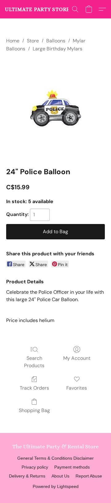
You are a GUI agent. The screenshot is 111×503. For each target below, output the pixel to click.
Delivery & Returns (27, 476)
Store (33, 40)
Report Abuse (89, 476)
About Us (60, 476)
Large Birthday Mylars (57, 48)
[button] (43, 9)
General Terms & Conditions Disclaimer (55, 458)
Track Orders (34, 388)
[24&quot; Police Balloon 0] (55, 108)
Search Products (34, 362)
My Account (76, 358)
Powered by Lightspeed (56, 486)
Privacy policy (35, 467)
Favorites (76, 388)
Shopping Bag (34, 410)
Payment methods (72, 467)
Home (12, 40)
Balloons (55, 40)
